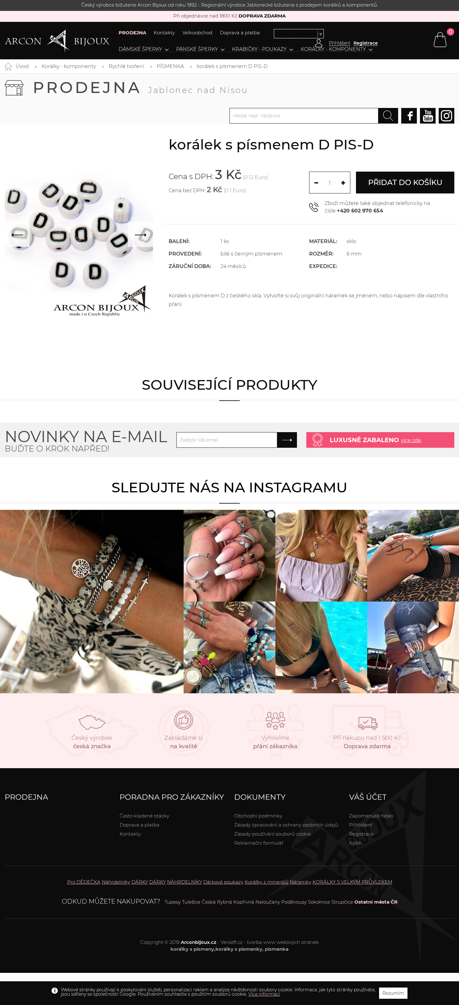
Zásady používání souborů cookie (272, 834)
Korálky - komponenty (333, 49)
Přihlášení (360, 825)
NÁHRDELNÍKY (184, 882)
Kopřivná (243, 902)
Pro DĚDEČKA (84, 882)
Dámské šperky (140, 49)
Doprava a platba (240, 33)
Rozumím (393, 993)
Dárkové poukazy (223, 882)
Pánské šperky (197, 49)
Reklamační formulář (259, 843)
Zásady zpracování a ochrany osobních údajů (286, 825)
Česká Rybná (217, 902)
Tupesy (173, 902)
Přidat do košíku (405, 182)
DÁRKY (139, 882)
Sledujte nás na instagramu (229, 487)
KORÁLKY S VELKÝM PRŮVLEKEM (352, 882)
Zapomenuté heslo (371, 816)
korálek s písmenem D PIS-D (232, 66)
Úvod (22, 66)
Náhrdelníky (116, 882)
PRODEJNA (132, 33)
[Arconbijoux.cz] (57, 41)
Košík (355, 843)
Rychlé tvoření (126, 66)
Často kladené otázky (144, 816)
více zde (411, 440)
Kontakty (164, 33)
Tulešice (191, 902)
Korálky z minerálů (267, 882)
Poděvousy (294, 902)
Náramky (300, 882)
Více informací (264, 994)
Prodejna (140, 87)
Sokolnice (319, 902)
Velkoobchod (197, 33)
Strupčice (342, 902)
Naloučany (267, 902)
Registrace (365, 43)
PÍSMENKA (170, 66)
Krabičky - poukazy (259, 49)
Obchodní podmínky (258, 816)
